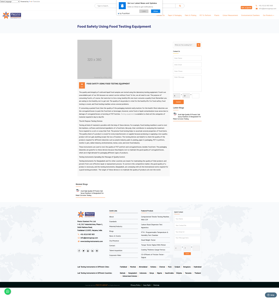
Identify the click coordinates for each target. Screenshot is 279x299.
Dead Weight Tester (148, 240)
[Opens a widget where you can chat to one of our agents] (271, 295)
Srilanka (179, 273)
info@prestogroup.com (267, 8)
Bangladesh (132, 273)
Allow (155, 11)
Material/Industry (115, 226)
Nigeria (159, 273)
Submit (178, 102)
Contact (112, 245)
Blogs (111, 231)
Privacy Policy (135, 285)
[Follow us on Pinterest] (97, 250)
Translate (36, 1)
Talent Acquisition (115, 250)
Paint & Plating (190, 15)
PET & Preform (205, 15)
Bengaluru (187, 267)
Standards (113, 221)
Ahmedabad (143, 267)
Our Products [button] (268, 15)
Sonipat (177, 267)
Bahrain (123, 273)
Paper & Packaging (175, 15)
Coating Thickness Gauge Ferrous (153, 250)
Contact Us (161, 15)
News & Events (115, 236)
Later (144, 11)
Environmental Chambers (250, 15)
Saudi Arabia (169, 273)
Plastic (216, 15)
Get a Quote (246, 8)
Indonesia (143, 273)
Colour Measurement (230, 15)
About (111, 217)
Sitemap (156, 285)
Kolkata (153, 267)
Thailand (197, 273)
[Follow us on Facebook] (79, 250)
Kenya (152, 273)
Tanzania (188, 273)
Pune (170, 267)
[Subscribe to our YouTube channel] (88, 250)
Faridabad (123, 267)
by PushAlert (125, 13)
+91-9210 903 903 (265, 5)
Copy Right (147, 285)
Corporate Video (115, 255)
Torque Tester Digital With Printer (153, 245)
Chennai (162, 267)
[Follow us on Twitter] (83, 250)
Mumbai (133, 267)
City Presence (114, 241)
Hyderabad (197, 267)
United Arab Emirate (129, 276)
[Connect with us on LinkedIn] (92, 250)
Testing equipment (127, 114)
